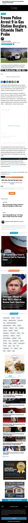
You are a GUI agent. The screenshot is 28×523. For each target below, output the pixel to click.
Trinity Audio (12, 76)
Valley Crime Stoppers (13, 164)
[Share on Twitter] (4, 82)
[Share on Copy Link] (18, 82)
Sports (4, 394)
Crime (3, 13)
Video (4, 451)
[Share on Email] (12, 82)
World (4, 294)
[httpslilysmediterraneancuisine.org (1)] (14, 373)
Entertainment (6, 432)
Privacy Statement (16, 521)
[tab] (10, 376)
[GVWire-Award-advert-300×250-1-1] (14, 479)
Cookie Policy (10, 521)
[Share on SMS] (15, 82)
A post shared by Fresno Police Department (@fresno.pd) (14, 142)
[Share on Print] (10, 82)
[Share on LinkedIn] (7, 82)
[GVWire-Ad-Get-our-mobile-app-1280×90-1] (14, 159)
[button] (26, 506)
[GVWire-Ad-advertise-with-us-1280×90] (14, 71)
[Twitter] (13, 44)
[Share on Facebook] (2, 82)
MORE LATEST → (6, 456)
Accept (14, 518)
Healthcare (5, 252)
